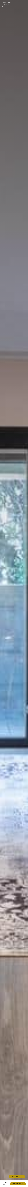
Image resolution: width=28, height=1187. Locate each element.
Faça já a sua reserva (18, 1183)
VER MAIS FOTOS (17, 1176)
